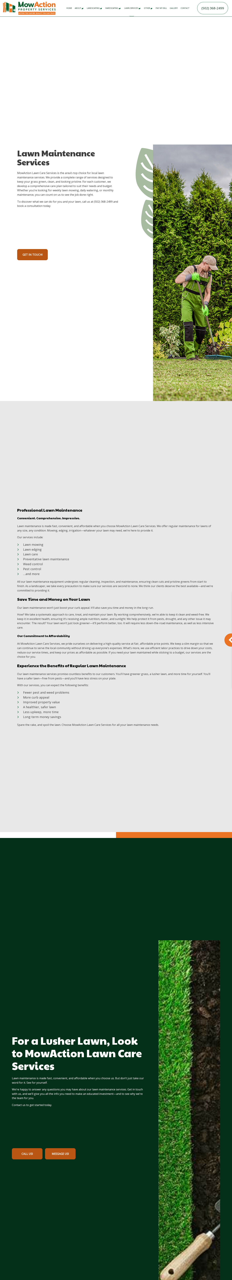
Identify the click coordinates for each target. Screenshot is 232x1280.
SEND (210, 677)
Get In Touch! (32, 255)
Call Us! (27, 1154)
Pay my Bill (161, 8)
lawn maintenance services (109, 1089)
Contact (185, 8)
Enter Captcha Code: (156, 660)
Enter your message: (156, 639)
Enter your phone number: (159, 616)
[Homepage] (37, 8)
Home (69, 8)
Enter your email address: (159, 628)
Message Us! (60, 1154)
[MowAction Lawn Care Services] (9, 7)
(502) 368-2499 (212, 8)
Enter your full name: (156, 604)
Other (147, 8)
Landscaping (93, 8)
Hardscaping (111, 8)
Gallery (174, 8)
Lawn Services (131, 8)
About (78, 8)
